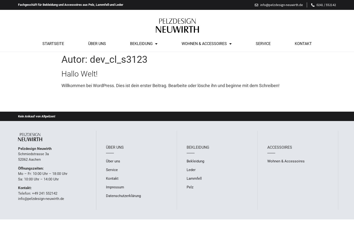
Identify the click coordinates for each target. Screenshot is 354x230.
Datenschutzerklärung (123, 196)
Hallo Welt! (79, 73)
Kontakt (303, 43)
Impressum (115, 187)
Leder (191, 170)
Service (263, 43)
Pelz (190, 187)
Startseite (53, 43)
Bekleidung (141, 43)
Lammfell (194, 178)
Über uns (97, 43)
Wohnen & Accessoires (204, 43)
